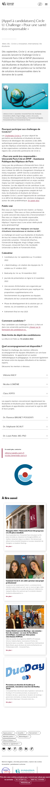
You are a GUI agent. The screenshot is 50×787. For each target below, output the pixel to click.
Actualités (20, 733)
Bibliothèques (23, 736)
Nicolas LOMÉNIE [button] (11, 384)
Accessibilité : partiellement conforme (13, 764)
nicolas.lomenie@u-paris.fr (16, 455)
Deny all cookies (37, 779)
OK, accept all (21, 779)
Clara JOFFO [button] (9, 393)
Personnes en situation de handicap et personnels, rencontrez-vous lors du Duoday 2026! (23, 687)
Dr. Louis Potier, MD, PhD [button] (14, 436)
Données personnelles (21, 762)
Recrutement (33, 733)
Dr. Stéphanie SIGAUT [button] (13, 426)
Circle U (14, 44)
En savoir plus (33, 200)
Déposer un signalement (10, 744)
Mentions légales (7, 762)
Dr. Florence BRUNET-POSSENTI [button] (18, 417)
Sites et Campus (8, 740)
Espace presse (7, 733)
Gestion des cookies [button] (35, 762)
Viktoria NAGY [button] (9, 375)
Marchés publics (8, 736)
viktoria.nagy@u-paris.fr (14, 453)
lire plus (8, 546)
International (33, 44)
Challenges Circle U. (13, 135)
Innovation (22, 44)
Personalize (25, 782)
